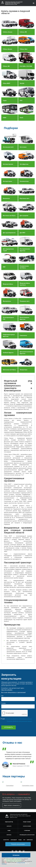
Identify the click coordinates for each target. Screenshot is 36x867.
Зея (24, 839)
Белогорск (6, 839)
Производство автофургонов (27, 834)
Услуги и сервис (27, 826)
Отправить (8, 727)
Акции (9, 830)
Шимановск (30, 839)
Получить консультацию (18, 844)
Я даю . (16, 718)
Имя (2, 695)
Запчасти (9, 826)
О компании (27, 830)
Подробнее (4, 863)
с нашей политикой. (21, 862)
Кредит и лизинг (27, 821)
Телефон (3, 703)
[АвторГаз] (6, 816)
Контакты (9, 834)
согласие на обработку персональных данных (18, 718)
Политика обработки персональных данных (19, 721)
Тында (20, 839)
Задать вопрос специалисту (12, 805)
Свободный (14, 839)
